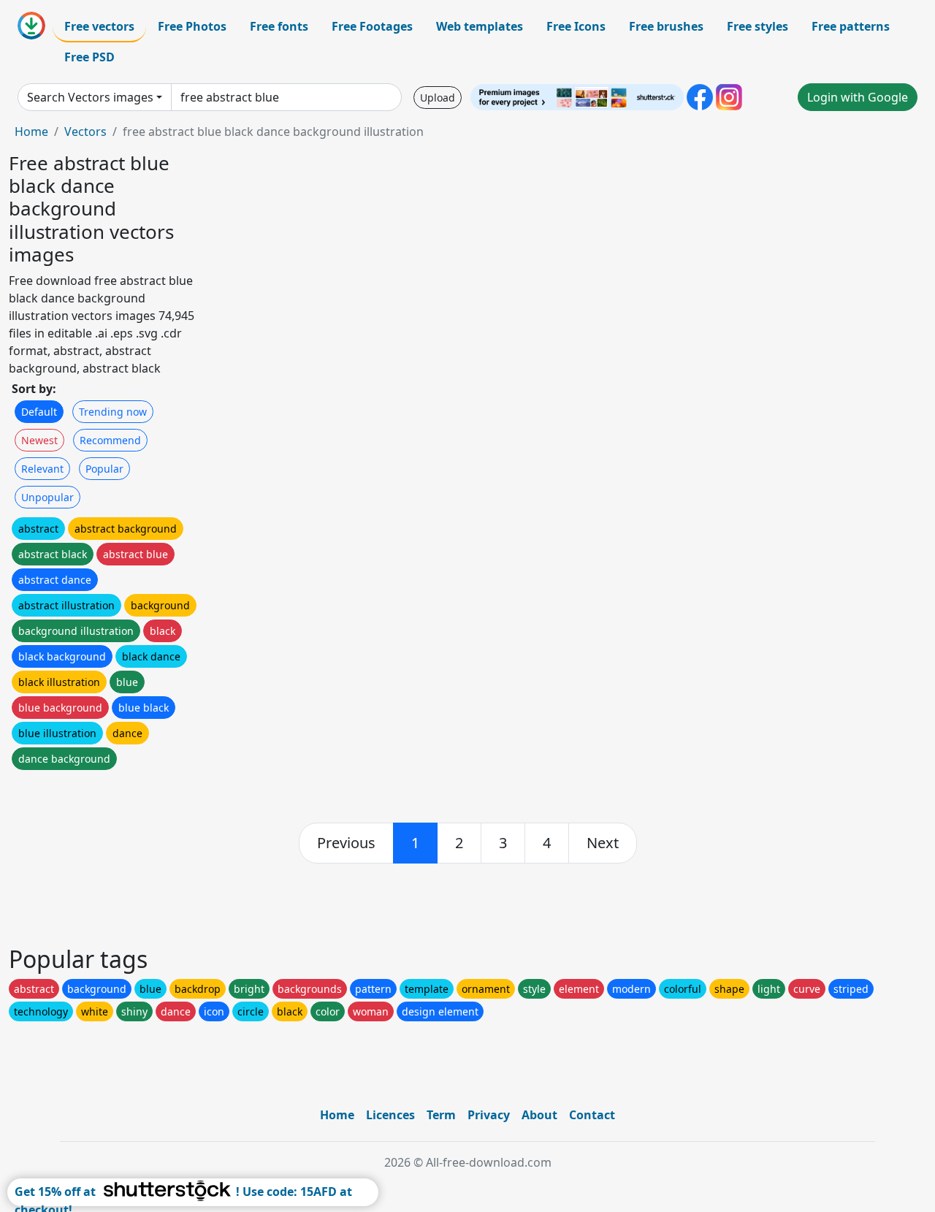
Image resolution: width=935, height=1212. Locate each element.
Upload (437, 97)
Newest (39, 440)
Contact (592, 1115)
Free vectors (99, 26)
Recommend (110, 440)
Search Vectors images (90, 97)
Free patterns (851, 26)
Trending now (113, 412)
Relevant (42, 469)
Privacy (489, 1115)
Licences (390, 1115)
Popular (104, 469)
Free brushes (666, 26)
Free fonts (279, 26)
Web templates (479, 26)
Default (39, 412)
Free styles (757, 26)
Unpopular (47, 497)
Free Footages (372, 26)
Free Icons (576, 26)
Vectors (85, 131)
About (539, 1115)
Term (441, 1115)
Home (31, 131)
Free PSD (89, 57)
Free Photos (192, 26)
